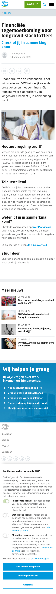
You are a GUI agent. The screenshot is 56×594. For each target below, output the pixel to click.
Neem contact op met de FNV (25, 387)
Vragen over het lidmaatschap (25, 392)
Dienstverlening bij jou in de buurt (27, 403)
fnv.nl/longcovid (41, 226)
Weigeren (28, 584)
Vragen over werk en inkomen (25, 397)
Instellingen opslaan (28, 575)
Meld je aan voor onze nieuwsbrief (28, 408)
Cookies (5, 440)
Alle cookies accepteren (28, 566)
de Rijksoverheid (37, 244)
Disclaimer (6, 434)
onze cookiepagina (40, 558)
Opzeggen (6, 452)
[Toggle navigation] (51, 4)
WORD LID (32, 4)
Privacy (5, 446)
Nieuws (7, 13)
